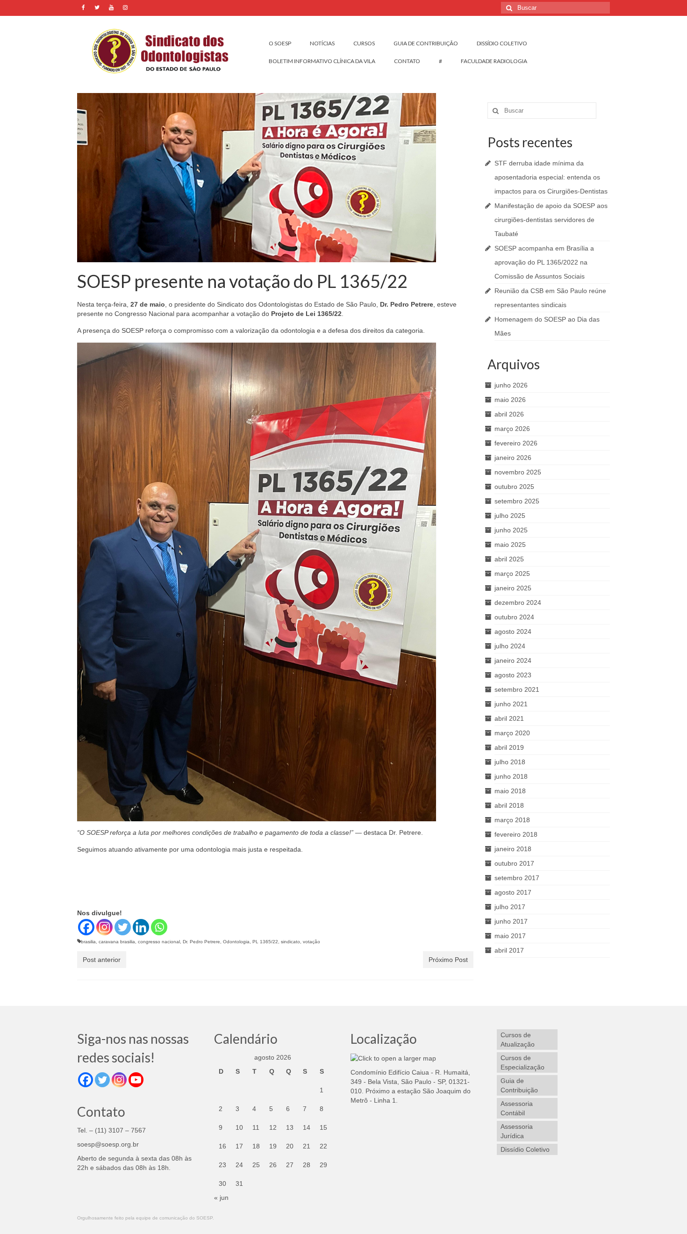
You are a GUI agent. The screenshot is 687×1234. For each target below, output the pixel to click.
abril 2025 (509, 559)
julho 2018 (509, 762)
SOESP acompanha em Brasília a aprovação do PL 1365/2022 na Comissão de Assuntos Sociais (544, 262)
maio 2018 (510, 791)
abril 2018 (509, 805)
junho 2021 (511, 704)
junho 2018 (511, 776)
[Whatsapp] (159, 927)
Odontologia (236, 941)
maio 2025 (510, 544)
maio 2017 (510, 936)
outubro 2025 (514, 486)
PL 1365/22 (265, 941)
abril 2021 (509, 718)
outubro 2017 (514, 863)
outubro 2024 (514, 617)
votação (311, 941)
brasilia (88, 941)
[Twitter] (122, 927)
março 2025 (512, 573)
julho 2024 (509, 646)
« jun (221, 1197)
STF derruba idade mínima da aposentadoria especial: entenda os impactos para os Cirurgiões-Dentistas (551, 177)
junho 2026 (511, 385)
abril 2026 (509, 414)
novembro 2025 (517, 472)
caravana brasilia (117, 941)
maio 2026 (510, 399)
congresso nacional (159, 941)
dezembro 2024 (517, 602)
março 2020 (512, 733)
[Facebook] (86, 927)
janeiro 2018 (512, 849)
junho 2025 (511, 530)
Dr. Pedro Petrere (201, 941)
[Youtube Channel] (136, 1079)
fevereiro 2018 (515, 834)
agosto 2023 (512, 675)
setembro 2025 (516, 501)
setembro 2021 (516, 689)
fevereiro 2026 (515, 443)
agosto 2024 (512, 631)
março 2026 (512, 428)
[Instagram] (104, 927)
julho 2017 (509, 907)
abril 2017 (509, 950)
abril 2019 (509, 747)
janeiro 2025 (512, 588)
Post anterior (102, 959)
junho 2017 (511, 921)
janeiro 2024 (512, 660)
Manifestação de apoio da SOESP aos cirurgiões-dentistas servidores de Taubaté (551, 219)
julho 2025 (509, 515)
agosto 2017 (512, 892)
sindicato (290, 941)
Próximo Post (448, 959)
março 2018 (512, 820)
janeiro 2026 (512, 457)
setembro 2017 (516, 878)
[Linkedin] (141, 927)
